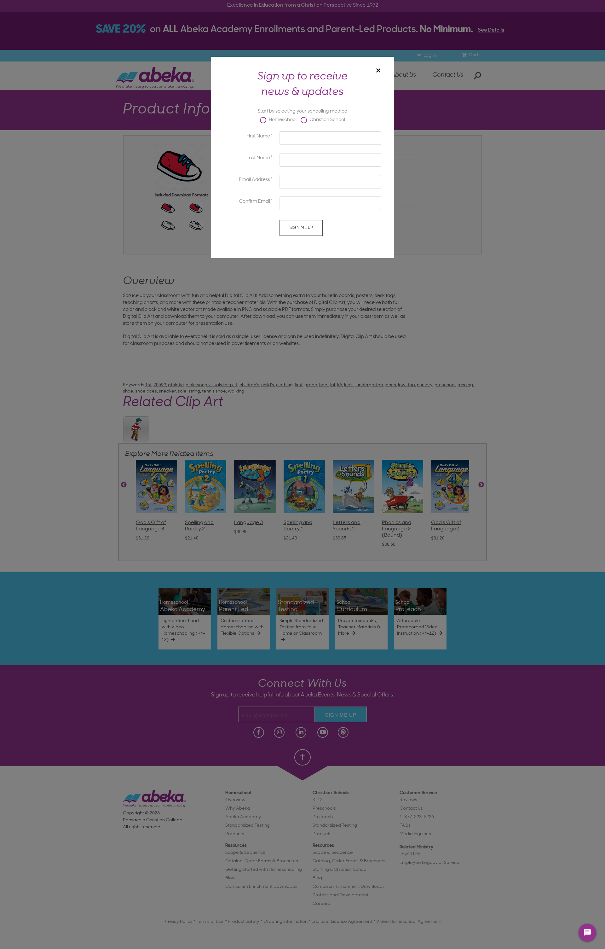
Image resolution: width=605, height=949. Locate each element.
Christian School (326, 120)
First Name (258, 136)
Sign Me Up (301, 228)
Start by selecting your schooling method (302, 111)
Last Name (258, 158)
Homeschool (282, 120)
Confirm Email (254, 201)
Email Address (254, 180)
